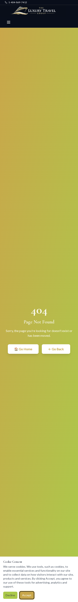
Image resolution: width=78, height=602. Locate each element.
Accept (26, 595)
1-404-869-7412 (17, 2)
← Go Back (56, 349)
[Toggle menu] (8, 22)
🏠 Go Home (23, 349)
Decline (10, 595)
